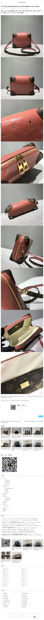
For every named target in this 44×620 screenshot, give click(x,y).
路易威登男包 (31, 534)
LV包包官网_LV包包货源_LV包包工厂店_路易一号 (17, 396)
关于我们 (23, 613)
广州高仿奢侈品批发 (6, 601)
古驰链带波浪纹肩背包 (20, 525)
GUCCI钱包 (7, 483)
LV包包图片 (5, 594)
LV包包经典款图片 (24, 596)
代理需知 (19, 613)
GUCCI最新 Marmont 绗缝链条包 (27, 520)
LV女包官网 (5, 493)
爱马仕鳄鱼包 (23, 606)
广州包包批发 (29, 525)
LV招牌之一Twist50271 (31, 522)
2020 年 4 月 (23, 570)
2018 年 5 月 (23, 585)
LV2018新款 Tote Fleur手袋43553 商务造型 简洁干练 (27, 436)
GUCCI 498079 (22, 518)
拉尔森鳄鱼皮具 (24, 601)
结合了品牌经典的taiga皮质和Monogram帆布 (26, 531)
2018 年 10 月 (24, 582)
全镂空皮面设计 (26, 524)
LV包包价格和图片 (24, 593)
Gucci (4, 478)
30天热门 (3, 613)
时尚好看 (4, 529)
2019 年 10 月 (5, 575)
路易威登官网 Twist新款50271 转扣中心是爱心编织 (34, 421)
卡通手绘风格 (12, 525)
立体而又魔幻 (20, 529)
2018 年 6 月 (5, 585)
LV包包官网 (5, 522)
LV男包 (4, 496)
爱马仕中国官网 (24, 603)
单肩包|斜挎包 (7, 499)
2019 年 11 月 (24, 574)
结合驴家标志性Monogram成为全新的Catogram (10, 532)
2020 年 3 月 (5, 572)
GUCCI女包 (7, 480)
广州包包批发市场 (37, 525)
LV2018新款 (3, 400)
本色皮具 (4, 603)
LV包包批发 (14, 522)
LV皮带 (4, 502)
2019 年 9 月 (23, 575)
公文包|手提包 (7, 497)
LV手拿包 (6, 506)
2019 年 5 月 (23, 579)
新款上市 (4, 508)
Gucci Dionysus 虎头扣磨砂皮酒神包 (32, 518)
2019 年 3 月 (23, 580)
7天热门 (7, 613)
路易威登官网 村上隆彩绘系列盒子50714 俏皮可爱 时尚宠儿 (6, 561)
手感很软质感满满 (26, 527)
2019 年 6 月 (5, 579)
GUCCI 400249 (4, 518)
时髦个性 (8, 400)
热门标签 (40, 613)
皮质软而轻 (14, 529)
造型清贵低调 (38, 534)
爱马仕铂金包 (23, 605)
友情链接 (26, 613)
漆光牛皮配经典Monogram (15, 400)
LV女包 (23, 8)
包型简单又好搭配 (5, 525)
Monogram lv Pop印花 (6, 524)
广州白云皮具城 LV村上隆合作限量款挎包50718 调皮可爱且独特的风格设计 (16, 561)
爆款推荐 (4, 509)
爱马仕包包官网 (6, 605)
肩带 (4, 511)
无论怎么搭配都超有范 (33, 527)
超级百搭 (34, 532)
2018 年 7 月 (23, 584)
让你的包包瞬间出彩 (28, 532)
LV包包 (35, 520)
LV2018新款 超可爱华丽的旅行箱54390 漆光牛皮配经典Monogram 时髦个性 (11, 422)
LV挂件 (4, 494)
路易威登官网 (20, 534)
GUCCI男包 (7, 481)
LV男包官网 (5, 501)
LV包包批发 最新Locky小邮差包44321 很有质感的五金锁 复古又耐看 (27, 449)
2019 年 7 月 (23, 577)
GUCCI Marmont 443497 (6, 520)
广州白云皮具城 (8, 527)
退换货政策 (22, 615)
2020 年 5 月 (5, 570)
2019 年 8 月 (5, 577)
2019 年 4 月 (5, 580)
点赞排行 (37, 613)
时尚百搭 (9, 529)
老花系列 (6, 491)
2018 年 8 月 (5, 584)
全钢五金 (20, 524)
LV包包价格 (5, 593)
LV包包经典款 (5, 596)
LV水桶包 (6, 489)
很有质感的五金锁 (19, 527)
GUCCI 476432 (16, 518)
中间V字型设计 (14, 524)
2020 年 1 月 (23, 572)
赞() (40, 416)
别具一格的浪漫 (32, 524)
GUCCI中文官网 (6, 485)
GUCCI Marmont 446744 (15, 520)
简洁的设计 (32, 529)
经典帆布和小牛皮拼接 (6, 531)
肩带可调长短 (21, 532)
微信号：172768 (4, 547)
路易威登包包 (7, 534)
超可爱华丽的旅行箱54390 (24, 400)
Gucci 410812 (10, 518)
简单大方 (26, 529)
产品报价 (15, 613)
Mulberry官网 (5, 598)
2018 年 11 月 (5, 582)
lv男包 (38, 522)
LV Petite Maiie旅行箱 (9, 488)
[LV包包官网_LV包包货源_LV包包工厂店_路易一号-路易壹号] (22, 2)
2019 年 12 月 (5, 574)
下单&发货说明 (11, 613)
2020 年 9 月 (5, 569)
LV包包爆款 (23, 522)
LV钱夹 (4, 504)
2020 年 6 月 (23, 569)
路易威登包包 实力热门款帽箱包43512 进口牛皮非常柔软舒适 (16, 449)
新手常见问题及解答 (32, 613)
